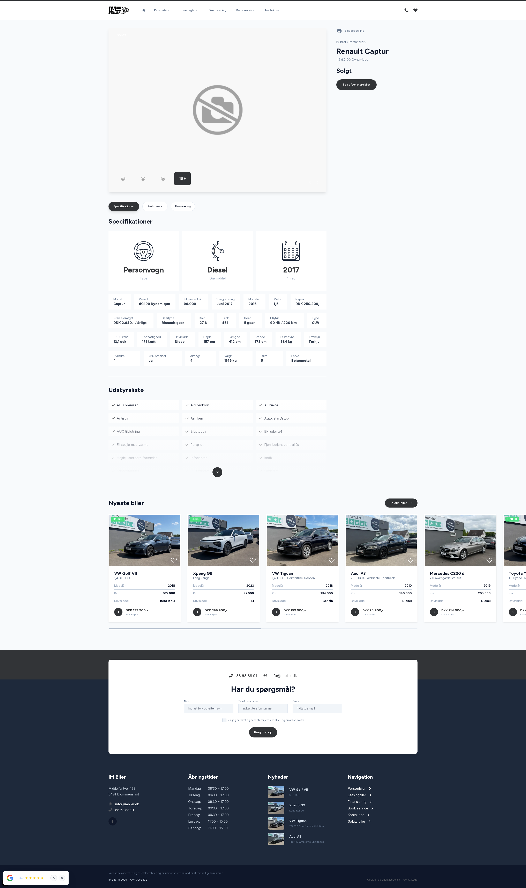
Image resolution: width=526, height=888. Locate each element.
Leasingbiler (190, 10)
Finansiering (217, 10)
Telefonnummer (248, 701)
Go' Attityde (410, 879)
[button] (310, 182)
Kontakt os (272, 10)
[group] (217, 110)
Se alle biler (399, 503)
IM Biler (341, 42)
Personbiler (162, 10)
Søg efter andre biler (356, 84)
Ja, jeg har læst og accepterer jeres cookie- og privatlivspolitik (266, 720)
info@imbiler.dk (283, 676)
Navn (187, 701)
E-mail (296, 701)
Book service (245, 10)
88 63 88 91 (246, 676)
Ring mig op (263, 732)
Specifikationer (124, 206)
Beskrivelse (155, 206)
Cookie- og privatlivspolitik (383, 879)
